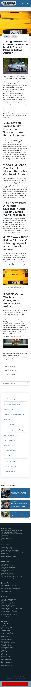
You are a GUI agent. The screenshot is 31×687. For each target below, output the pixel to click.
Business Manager (5, 555)
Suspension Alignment (6, 665)
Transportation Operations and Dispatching (12, 552)
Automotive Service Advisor (8, 536)
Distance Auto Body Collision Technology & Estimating (8, 632)
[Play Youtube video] (15, 339)
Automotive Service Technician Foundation (11, 530)
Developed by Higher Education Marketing (15, 678)
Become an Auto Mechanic (7, 575)
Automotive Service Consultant (8, 605)
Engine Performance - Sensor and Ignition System (8, 655)
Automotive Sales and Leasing (8, 556)
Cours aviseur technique (7, 591)
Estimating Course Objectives (8, 658)
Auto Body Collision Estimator (8, 599)
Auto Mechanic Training (7, 573)
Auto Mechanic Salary (6, 571)
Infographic (7, 419)
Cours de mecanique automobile (9, 585)
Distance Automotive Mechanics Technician (6, 638)
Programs (7, 445)
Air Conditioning (5, 626)
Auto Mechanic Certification (8, 567)
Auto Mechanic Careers (7, 565)
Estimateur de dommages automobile (10, 588)
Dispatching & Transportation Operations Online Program (8, 642)
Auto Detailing (4, 535)
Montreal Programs (10, 435)
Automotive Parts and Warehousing (10, 550)
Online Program (8, 440)
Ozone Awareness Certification (8, 539)
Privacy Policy (26, 676)
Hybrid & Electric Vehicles (7, 664)
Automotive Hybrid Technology (9, 603)
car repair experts (10, 374)
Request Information (15, 684)
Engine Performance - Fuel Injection (7, 652)
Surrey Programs (9, 461)
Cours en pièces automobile (8, 590)
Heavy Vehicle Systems (6, 662)
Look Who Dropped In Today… (13, 430)
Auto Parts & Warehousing (7, 602)
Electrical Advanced (6, 645)
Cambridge (7, 409)
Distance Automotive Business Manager (6, 635)
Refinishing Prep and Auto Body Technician (11, 614)
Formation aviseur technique (8, 587)
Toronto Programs (9, 466)
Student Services (9, 450)
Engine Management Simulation (6, 649)
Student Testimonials (10, 456)
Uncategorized (8, 471)
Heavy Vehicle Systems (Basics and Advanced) (6, 660)
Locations (7, 425)
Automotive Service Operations (9, 532)
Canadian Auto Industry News (12, 414)
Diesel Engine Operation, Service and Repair (7, 629)
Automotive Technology (7, 538)
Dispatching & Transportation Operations (11, 576)
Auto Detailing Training (6, 600)
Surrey (14, 36)
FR (22, 3)
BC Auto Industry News (11, 404)
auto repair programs (10, 370)
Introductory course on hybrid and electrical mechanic (14, 578)
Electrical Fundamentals (7, 647)
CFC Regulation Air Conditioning (9, 611)
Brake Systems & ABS (6, 627)
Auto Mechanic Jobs (6, 568)
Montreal (13, 490)
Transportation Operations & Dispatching (11, 533)
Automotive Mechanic (6, 547)
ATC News (6, 36)
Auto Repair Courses (10, 366)
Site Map (20, 676)
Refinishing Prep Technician (8, 616)
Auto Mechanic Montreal (7, 570)
